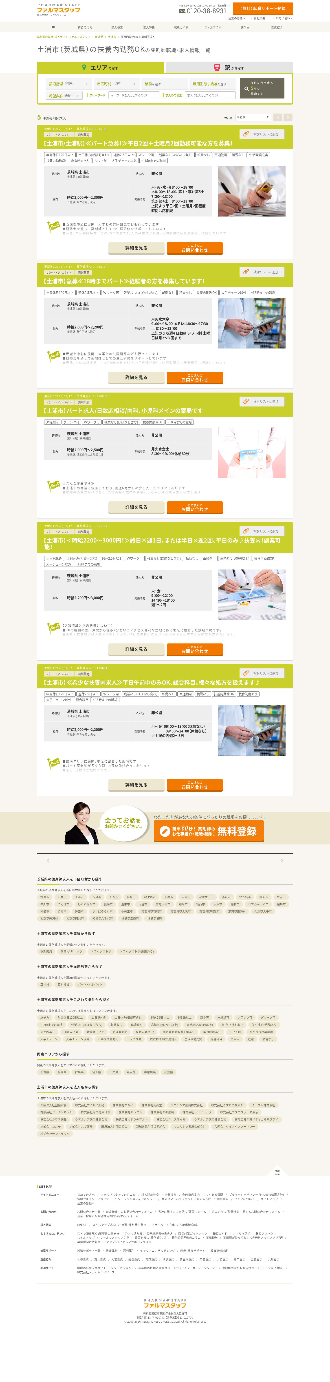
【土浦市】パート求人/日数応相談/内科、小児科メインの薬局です (123, 410)
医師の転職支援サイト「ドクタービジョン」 (105, 1268)
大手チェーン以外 (77, 1039)
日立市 (62, 897)
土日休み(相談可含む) (128, 1017)
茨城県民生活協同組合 (150, 1126)
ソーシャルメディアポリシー (137, 1199)
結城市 (131, 897)
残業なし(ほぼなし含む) (86, 1025)
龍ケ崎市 (150, 897)
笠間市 (264, 897)
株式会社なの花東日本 (95, 1112)
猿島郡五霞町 (130, 918)
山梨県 (168, 1072)
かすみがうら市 (258, 904)
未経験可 (223, 1017)
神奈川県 (150, 1072)
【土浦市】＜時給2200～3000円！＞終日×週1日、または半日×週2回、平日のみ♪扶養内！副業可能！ (162, 543)
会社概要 (259, 18)
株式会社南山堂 (152, 1105)
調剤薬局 (46, 951)
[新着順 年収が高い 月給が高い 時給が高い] (253, 117)
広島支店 (256, 1259)
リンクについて (244, 1199)
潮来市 (125, 904)
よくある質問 (214, 1194)
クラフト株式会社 (263, 1105)
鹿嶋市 (108, 904)
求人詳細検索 (150, 1194)
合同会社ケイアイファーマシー (234, 1126)
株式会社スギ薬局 (162, 1112)
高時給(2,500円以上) (200, 1025)
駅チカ (44, 1017)
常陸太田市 (206, 897)
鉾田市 (79, 911)
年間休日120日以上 (70, 1017)
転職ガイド (220, 1233)
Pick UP (82, 1225)
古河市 (96, 897)
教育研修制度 (219, 1250)
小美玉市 (127, 911)
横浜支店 (168, 1259)
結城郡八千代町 (102, 918)
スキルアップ (86, 1237)
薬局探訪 (212, 1237)
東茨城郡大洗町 (180, 911)
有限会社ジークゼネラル (56, 1112)
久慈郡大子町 (263, 911)
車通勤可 (137, 1025)
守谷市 (143, 904)
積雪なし (268, 1039)
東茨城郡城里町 (209, 911)
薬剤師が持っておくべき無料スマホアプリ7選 (253, 1237)
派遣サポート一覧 (89, 1250)
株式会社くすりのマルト (132, 1119)
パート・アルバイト (90, 984)
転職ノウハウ (264, 1233)
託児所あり (47, 1032)
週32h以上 (185, 1017)
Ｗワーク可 (268, 1017)
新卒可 (204, 1017)
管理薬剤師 (120, 1032)
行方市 (62, 911)
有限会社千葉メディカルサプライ (256, 1119)
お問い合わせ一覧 (89, 1212)
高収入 (235, 1039)
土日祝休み (98, 1017)
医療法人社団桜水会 (53, 1105)
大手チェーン (49, 1039)
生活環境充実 (193, 1039)
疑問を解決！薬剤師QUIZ (150, 1237)
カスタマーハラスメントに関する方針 (186, 1199)
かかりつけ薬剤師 (261, 1032)
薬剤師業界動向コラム (186, 1237)
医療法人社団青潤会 (114, 1126)
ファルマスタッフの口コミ (118, 1194)
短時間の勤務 (189, 1225)
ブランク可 (245, 1017)
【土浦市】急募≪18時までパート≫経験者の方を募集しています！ (124, 281)
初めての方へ (86, 1194)
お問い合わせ (284, 18)
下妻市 (168, 897)
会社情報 (170, 1194)
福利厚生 (129, 1250)
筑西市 (200, 904)
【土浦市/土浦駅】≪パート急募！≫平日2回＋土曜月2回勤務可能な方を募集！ (138, 143)
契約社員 (63, 984)
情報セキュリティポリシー (94, 1199)
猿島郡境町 (154, 918)
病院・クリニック (71, 951)
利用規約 (223, 1199)
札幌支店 (83, 1259)
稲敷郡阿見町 (75, 918)
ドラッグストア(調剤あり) (137, 951)
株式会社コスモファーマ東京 (239, 1112)
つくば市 (63, 904)
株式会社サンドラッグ (197, 1112)
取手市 (281, 897)
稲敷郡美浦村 (49, 918)
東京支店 (151, 1259)
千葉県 (114, 1072)
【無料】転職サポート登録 (263, 8)
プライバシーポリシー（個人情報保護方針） (256, 1194)
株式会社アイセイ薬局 (89, 1105)
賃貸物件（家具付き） (163, 1039)
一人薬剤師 (134, 1039)
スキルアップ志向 (104, 1225)
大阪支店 (222, 1259)
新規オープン (95, 1032)
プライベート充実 (163, 1225)
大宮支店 (117, 1259)
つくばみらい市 (102, 911)
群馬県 (79, 1072)
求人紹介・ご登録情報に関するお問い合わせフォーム (246, 1212)
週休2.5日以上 (160, 1017)
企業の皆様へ (237, 18)
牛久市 (44, 904)
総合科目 (216, 1039)
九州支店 (273, 1259)
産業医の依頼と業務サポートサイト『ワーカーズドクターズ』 (177, 1268)
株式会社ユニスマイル (171, 1119)
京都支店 (205, 1259)
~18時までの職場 (51, 1025)
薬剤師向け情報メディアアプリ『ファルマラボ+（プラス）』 (114, 1242)
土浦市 (112, 37)
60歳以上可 (71, 1032)
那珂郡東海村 (237, 911)
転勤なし (116, 1025)
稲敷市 (235, 904)
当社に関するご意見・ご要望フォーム (182, 1212)
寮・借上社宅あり (232, 1025)
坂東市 (217, 904)
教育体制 (112, 1250)
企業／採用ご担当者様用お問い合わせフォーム (108, 1216)
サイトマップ (269, 1199)
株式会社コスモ (50, 1126)
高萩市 (226, 897)
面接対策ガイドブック (192, 1233)
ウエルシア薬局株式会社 (187, 1105)
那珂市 (183, 904)
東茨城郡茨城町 (151, 911)
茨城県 (99, 37)
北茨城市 (245, 897)
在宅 (251, 1039)
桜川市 (281, 904)
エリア (104, 67)
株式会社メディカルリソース (96, 1272)
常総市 (186, 897)
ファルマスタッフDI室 (114, 1237)
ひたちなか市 (86, 904)
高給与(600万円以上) (164, 1025)
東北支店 (100, 1259)
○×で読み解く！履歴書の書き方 (98, 1233)
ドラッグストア (101, 951)
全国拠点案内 (191, 1194)
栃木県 (62, 1072)
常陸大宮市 (163, 904)
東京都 (131, 1072)
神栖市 (44, 911)
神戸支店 (239, 1259)
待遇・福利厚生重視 (133, 1225)
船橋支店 (134, 1259)
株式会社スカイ (123, 1105)
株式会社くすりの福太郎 (227, 1105)
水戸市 (44, 897)
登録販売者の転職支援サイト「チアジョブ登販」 (253, 1268)
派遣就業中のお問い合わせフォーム (129, 1212)
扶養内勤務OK (145, 1032)
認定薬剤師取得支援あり (179, 1032)
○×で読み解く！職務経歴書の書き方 (149, 1233)
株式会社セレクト (130, 1112)
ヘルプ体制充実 (108, 1039)
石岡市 (114, 897)
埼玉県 (96, 1072)
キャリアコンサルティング (157, 1250)
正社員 (44, 984)
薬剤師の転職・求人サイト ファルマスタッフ (63, 37)
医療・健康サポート (192, 1250)
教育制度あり (212, 1032)
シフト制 (235, 1032)
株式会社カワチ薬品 (53, 1119)
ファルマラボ (241, 1233)
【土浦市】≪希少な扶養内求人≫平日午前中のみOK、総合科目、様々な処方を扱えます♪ (151, 682)
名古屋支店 (187, 1259)
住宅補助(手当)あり (264, 1025)
